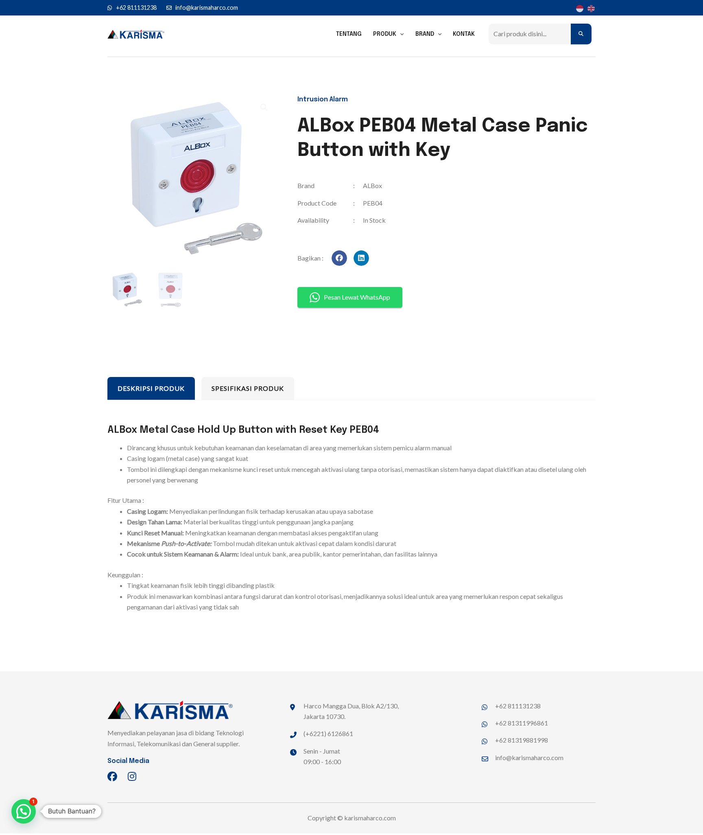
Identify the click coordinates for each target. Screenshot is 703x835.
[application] (400, 34)
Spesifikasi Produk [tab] (248, 388)
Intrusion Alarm (322, 99)
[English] (590, 7)
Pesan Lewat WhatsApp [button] (357, 297)
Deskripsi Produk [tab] (151, 388)
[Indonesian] (578, 7)
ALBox (372, 185)
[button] (339, 258)
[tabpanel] (351, 519)
